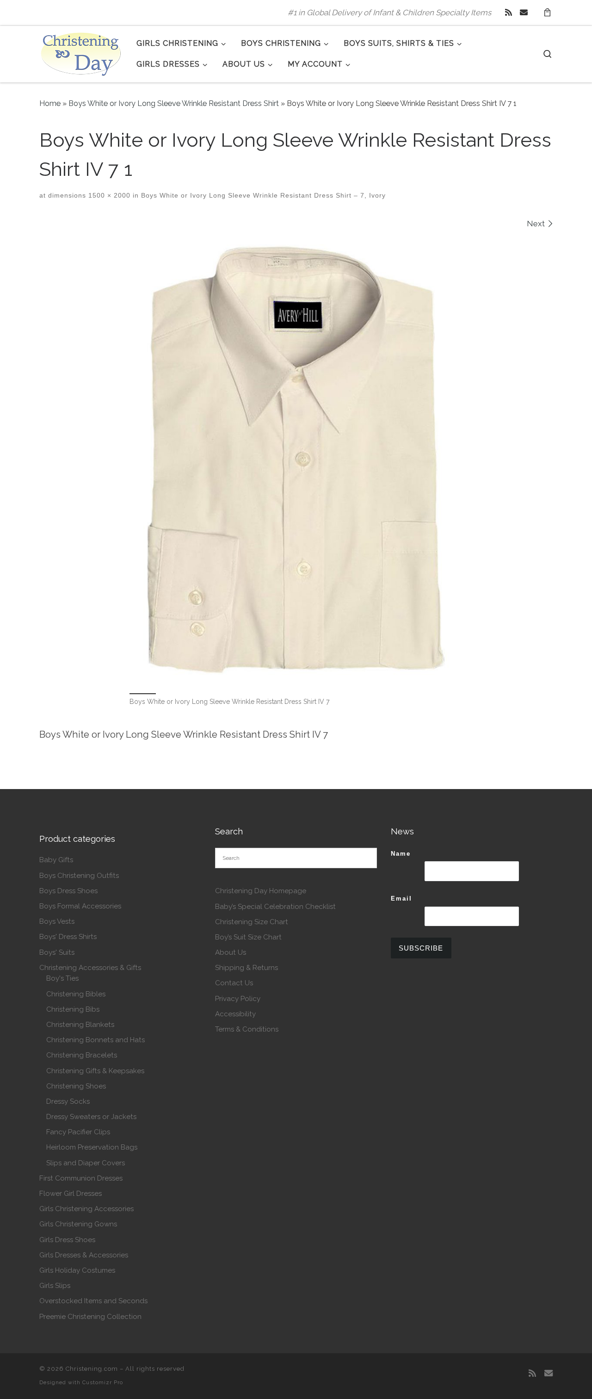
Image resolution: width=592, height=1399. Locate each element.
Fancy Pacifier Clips (78, 1132)
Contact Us (234, 983)
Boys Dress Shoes (68, 891)
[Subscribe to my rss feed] (508, 12)
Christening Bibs (72, 1009)
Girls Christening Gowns (78, 1224)
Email (401, 898)
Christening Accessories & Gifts (90, 968)
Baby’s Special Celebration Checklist (275, 906)
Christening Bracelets (81, 1055)
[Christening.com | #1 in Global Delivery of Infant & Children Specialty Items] (81, 52)
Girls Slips (54, 1285)
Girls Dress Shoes (67, 1240)
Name (401, 853)
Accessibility (235, 1014)
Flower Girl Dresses (70, 1193)
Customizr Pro (102, 1382)
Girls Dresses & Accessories (83, 1255)
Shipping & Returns (246, 968)
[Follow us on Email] (524, 12)
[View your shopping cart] (547, 12)
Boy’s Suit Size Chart (248, 937)
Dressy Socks (68, 1101)
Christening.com (92, 1368)
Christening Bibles (75, 994)
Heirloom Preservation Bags (91, 1147)
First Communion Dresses (81, 1178)
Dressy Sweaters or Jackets (91, 1117)
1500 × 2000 (108, 195)
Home (50, 103)
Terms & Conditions (246, 1029)
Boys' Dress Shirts (68, 937)
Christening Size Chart (251, 922)
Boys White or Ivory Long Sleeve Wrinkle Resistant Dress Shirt (173, 103)
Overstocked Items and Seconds (93, 1301)
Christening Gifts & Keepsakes (95, 1071)
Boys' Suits (56, 952)
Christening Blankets (80, 1024)
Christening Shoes (76, 1086)
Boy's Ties (62, 978)
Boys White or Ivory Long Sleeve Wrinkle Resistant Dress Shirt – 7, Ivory (262, 195)
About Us (230, 952)
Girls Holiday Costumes (77, 1270)
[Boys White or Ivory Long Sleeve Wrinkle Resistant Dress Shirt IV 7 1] (296, 459)
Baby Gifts (56, 860)
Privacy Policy (237, 999)
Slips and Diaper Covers (85, 1163)
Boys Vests (56, 921)
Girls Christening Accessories (86, 1209)
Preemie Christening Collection (90, 1316)
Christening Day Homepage (260, 891)
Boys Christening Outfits (79, 875)
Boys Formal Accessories (80, 906)
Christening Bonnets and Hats (95, 1040)
